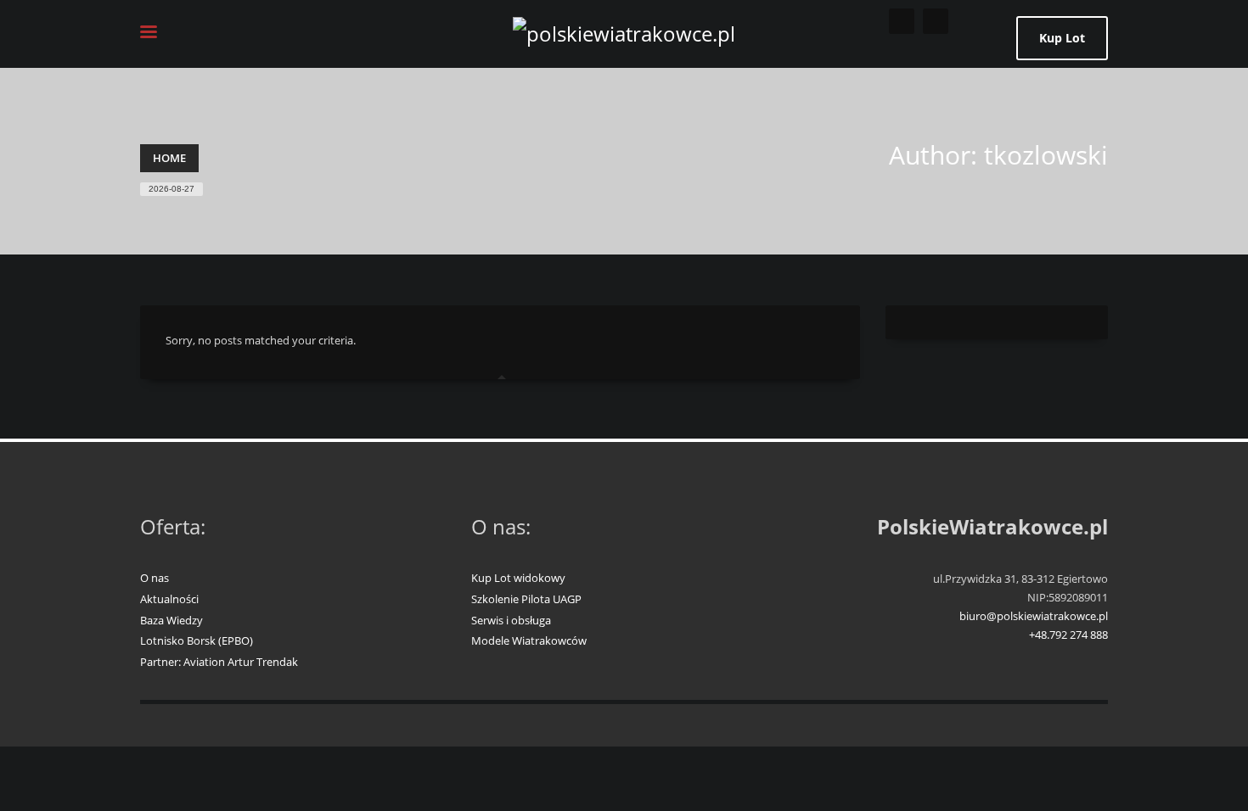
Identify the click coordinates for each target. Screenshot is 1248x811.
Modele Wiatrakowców (529, 640)
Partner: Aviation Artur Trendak (219, 661)
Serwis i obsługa (511, 620)
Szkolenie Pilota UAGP (526, 599)
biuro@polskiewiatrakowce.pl (1033, 616)
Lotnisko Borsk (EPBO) (196, 640)
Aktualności (169, 599)
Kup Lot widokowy (518, 577)
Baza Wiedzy (171, 620)
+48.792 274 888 (1068, 634)
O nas (154, 577)
